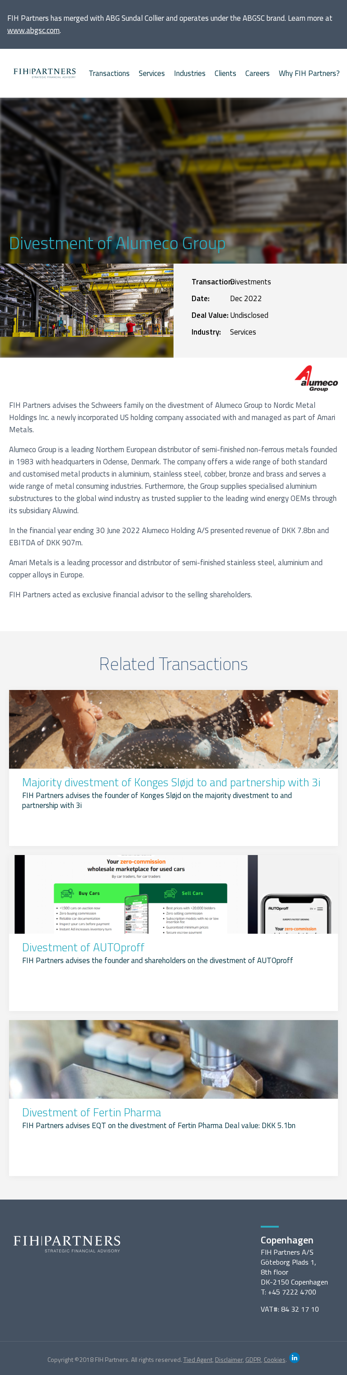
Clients (225, 73)
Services (152, 73)
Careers (257, 73)
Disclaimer (229, 1359)
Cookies (275, 1359)
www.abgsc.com (33, 30)
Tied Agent (197, 1359)
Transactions (109, 73)
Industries (190, 73)
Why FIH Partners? (309, 73)
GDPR (253, 1359)
